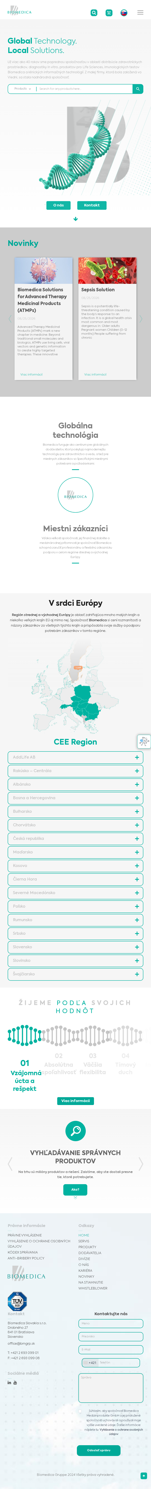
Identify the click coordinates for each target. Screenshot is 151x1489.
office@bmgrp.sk (21, 1343)
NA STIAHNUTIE (90, 1282)
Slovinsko (21, 961)
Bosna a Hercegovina (34, 798)
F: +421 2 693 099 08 (24, 1358)
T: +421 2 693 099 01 (23, 1353)
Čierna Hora (25, 879)
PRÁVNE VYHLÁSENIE (25, 1235)
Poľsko (19, 907)
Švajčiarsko (24, 974)
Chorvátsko (24, 825)
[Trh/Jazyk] (124, 12)
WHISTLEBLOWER (92, 1288)
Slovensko (22, 947)
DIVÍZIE (84, 1259)
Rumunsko (22, 920)
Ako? (75, 1189)
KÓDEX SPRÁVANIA (23, 1252)
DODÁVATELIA (89, 1253)
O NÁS (83, 1265)
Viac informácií (75, 1101)
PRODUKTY (87, 1247)
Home (83, 1235)
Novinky (86, 1276)
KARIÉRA (85, 1271)
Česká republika (28, 839)
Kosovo (20, 866)
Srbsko (19, 934)
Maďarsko (23, 852)
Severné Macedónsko (34, 893)
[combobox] (90, 1362)
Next (141, 319)
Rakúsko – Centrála (32, 771)
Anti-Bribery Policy (26, 1258)
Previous (10, 319)
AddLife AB (24, 758)
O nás (58, 205)
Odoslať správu (98, 1450)
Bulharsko (22, 812)
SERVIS (83, 1241)
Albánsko (22, 785)
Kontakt (92, 205)
